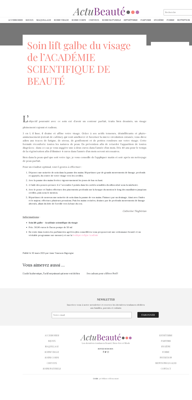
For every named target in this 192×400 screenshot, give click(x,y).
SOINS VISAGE (61, 20)
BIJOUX (52, 341)
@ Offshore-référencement (109, 378)
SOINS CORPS (79, 20)
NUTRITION (183, 20)
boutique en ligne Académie (85, 235)
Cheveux (94, 20)
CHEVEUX (52, 363)
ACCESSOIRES (52, 335)
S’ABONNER (148, 314)
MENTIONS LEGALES (165, 363)
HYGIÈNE (159, 20)
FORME (166, 352)
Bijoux (29, 20)
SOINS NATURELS (111, 20)
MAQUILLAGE (43, 20)
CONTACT (166, 368)
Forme (170, 20)
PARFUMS (146, 20)
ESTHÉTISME (131, 20)
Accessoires (15, 20)
